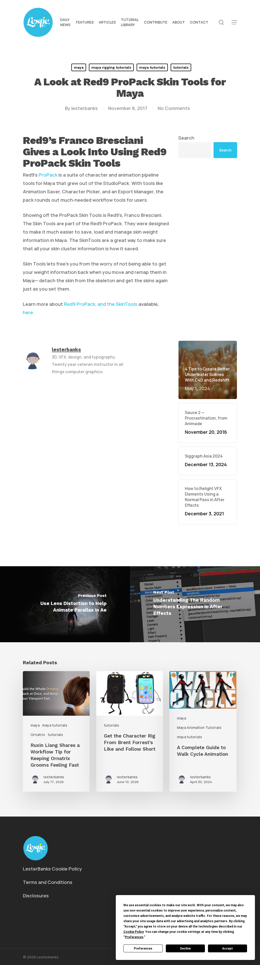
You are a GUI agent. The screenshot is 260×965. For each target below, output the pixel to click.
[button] (234, 22)
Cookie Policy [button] (133, 932)
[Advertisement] (207, 249)
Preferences (143, 948)
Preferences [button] (134, 937)
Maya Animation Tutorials (199, 727)
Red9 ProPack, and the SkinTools (100, 304)
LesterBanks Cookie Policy (52, 869)
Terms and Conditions (47, 882)
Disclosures (36, 896)
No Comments (174, 108)
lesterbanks (84, 108)
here (28, 312)
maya (79, 67)
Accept (227, 948)
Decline (185, 948)
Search (186, 138)
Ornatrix (37, 734)
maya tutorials (152, 67)
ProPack (48, 175)
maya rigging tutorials (111, 67)
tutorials (181, 67)
